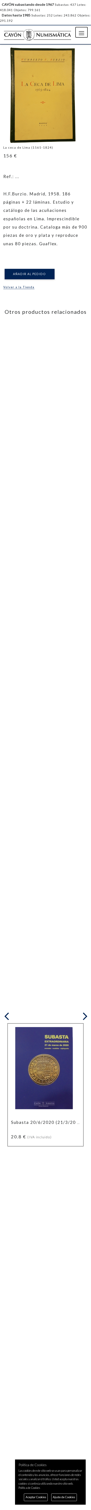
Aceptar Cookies (36, 1497)
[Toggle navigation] (81, 32)
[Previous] (7, 1016)
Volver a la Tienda (18, 287)
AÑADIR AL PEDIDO (29, 274)
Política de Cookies (29, 1488)
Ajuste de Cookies (64, 1497)
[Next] (84, 1016)
